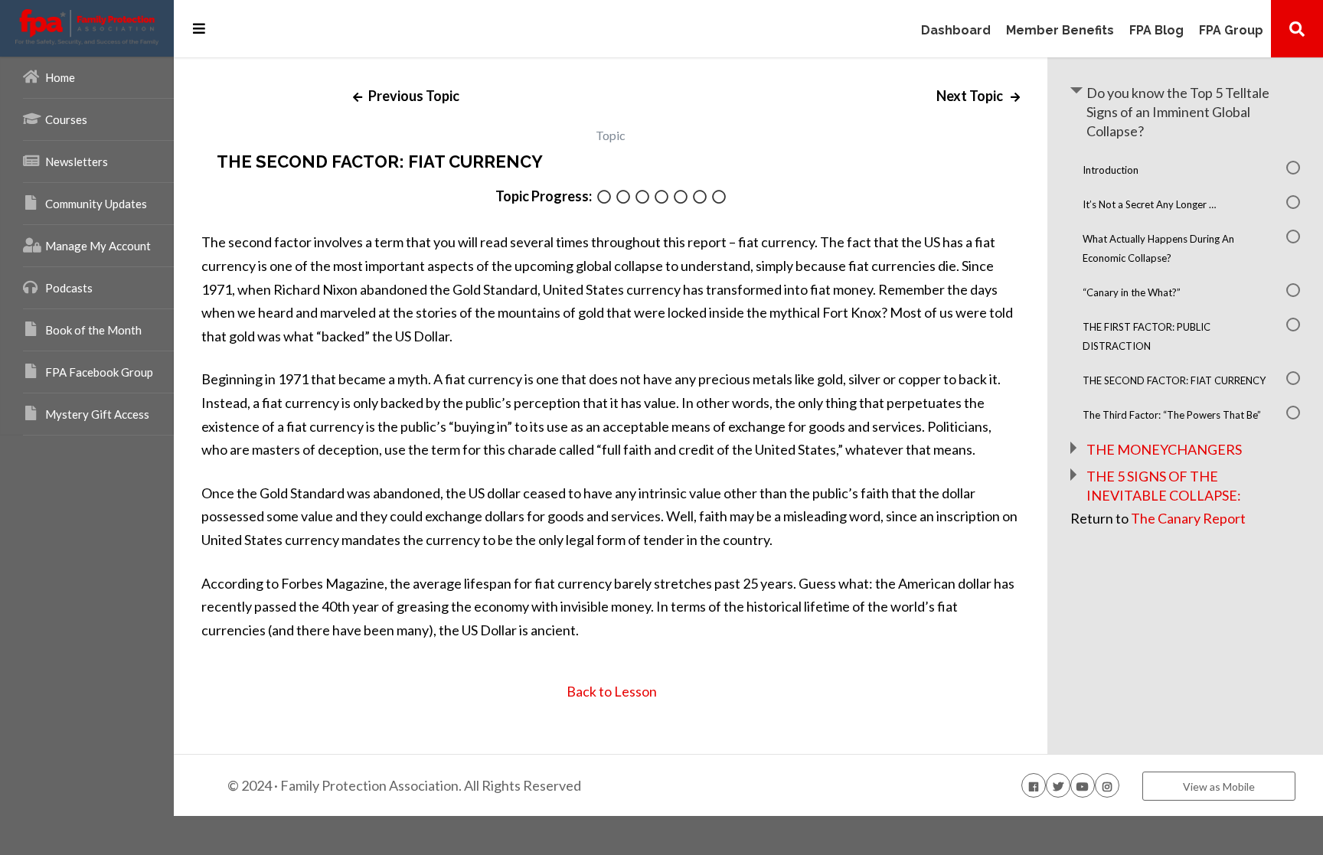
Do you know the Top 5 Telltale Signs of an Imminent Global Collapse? (1177, 111)
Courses (66, 119)
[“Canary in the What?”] (661, 198)
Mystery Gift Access (97, 414)
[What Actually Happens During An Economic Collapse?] (642, 198)
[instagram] (1107, 785)
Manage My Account (98, 246)
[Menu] (199, 28)
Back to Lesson (610, 691)
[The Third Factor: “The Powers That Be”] (719, 198)
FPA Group (1231, 31)
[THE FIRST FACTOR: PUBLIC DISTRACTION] (681, 198)
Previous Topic (412, 95)
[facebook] (1033, 785)
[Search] (1297, 28)
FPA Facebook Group (99, 372)
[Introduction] (604, 198)
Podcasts (69, 288)
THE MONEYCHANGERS (1164, 449)
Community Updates (96, 203)
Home (60, 77)
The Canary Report (1188, 518)
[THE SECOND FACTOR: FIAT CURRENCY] (700, 198)
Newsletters (76, 161)
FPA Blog (1156, 31)
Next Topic (970, 95)
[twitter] (1058, 785)
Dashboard (956, 31)
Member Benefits (1060, 31)
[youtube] (1082, 785)
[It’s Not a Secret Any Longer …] (623, 198)
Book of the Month (93, 330)
